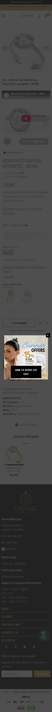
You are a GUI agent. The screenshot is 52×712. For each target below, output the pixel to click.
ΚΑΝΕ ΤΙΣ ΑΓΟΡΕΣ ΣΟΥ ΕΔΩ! (26, 372)
